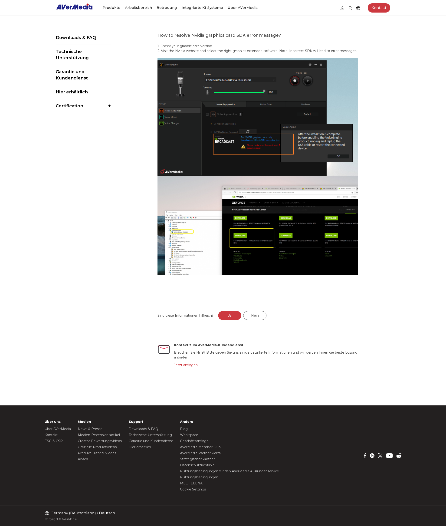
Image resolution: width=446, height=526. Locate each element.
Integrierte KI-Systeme (202, 7)
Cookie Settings (193, 489)
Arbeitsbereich (138, 7)
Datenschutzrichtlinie (197, 465)
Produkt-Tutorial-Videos (97, 453)
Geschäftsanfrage (194, 441)
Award (83, 459)
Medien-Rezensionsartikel (99, 435)
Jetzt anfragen (186, 365)
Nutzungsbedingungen (199, 477)
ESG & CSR (54, 441)
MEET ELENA (191, 483)
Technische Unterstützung (72, 55)
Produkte (111, 7)
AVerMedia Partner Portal (200, 453)
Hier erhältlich (72, 92)
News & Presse (90, 429)
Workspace (189, 435)
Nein (255, 315)
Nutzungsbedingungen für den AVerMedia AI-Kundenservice (229, 471)
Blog (184, 429)
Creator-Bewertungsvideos (100, 441)
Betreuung (167, 7)
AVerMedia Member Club (200, 447)
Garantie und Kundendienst (72, 75)
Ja (230, 315)
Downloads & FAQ (76, 37)
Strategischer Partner (197, 459)
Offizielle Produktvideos (97, 447)
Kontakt (379, 8)
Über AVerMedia (243, 7)
